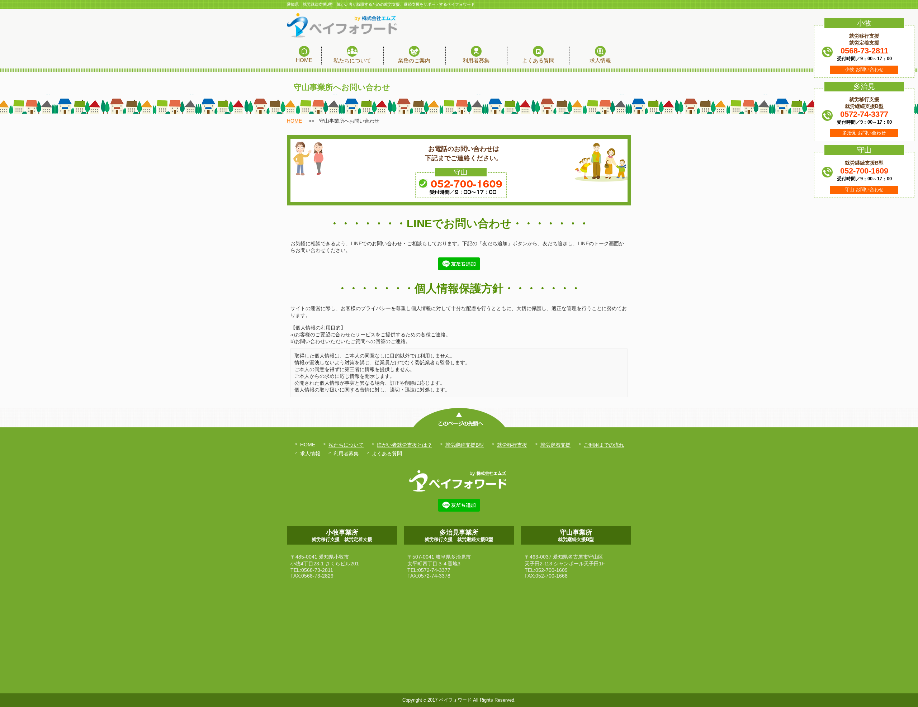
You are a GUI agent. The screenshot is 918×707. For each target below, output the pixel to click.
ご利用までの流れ (604, 445)
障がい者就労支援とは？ (404, 445)
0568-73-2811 (864, 50)
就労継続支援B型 (464, 445)
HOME (294, 121)
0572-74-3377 (864, 114)
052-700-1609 (864, 170)
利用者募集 (346, 453)
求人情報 (310, 453)
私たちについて (346, 445)
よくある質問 (387, 453)
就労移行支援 (512, 445)
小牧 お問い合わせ (864, 69)
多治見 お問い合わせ (864, 133)
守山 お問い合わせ (864, 189)
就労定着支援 (555, 445)
